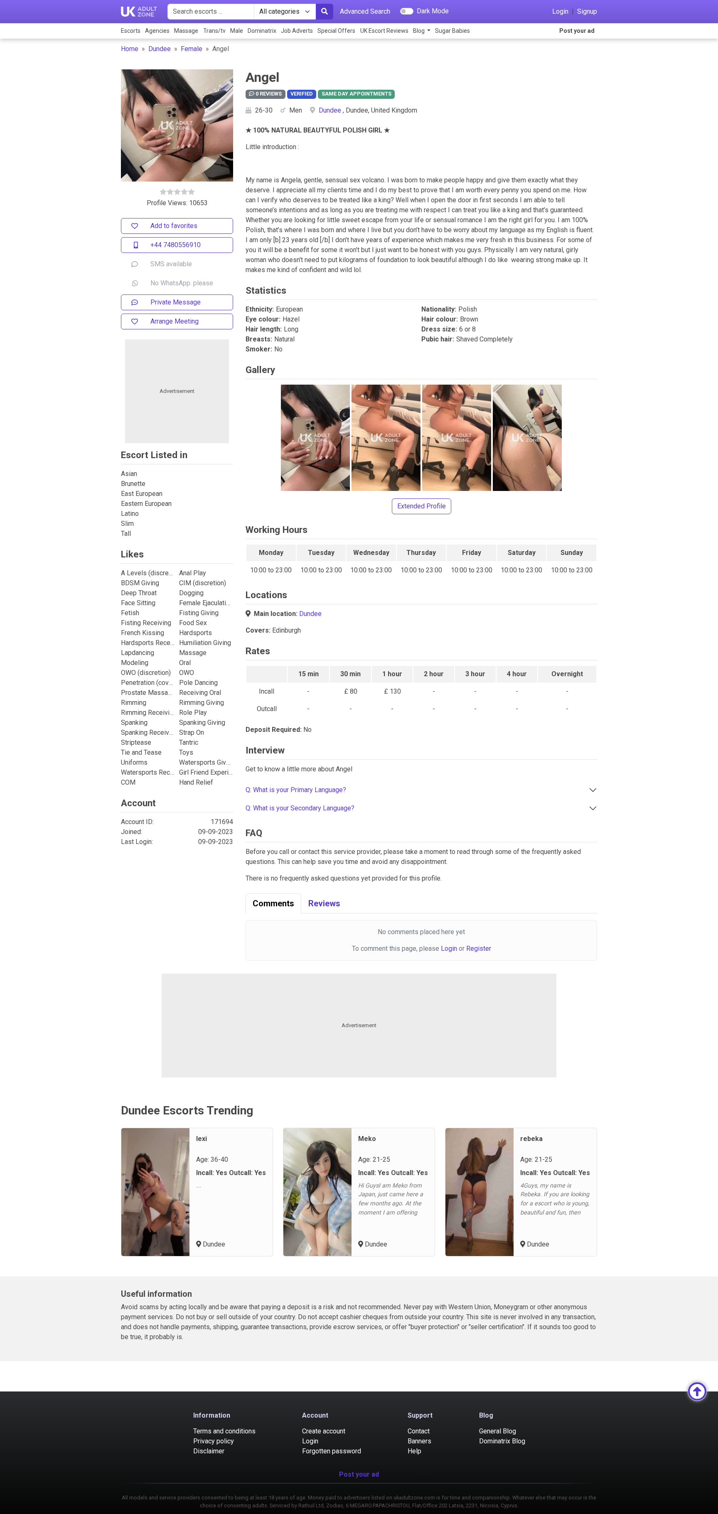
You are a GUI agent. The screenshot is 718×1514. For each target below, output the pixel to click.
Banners (419, 1441)
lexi (201, 1139)
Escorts (130, 30)
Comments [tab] (273, 903)
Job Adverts (297, 30)
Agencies (157, 30)
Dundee (159, 49)
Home (129, 49)
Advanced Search (365, 11)
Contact (419, 1431)
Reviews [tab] (324, 903)
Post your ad (577, 30)
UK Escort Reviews (384, 30)
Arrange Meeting (174, 321)
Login (560, 11)
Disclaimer (208, 1451)
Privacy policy (213, 1441)
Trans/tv (214, 30)
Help (414, 1451)
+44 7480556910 (175, 245)
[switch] (406, 11)
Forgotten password (331, 1451)
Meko (367, 1139)
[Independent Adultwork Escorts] (139, 12)
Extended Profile (421, 506)
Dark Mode (433, 11)
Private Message (175, 302)
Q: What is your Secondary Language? (300, 808)
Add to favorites (173, 226)
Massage (186, 30)
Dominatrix (262, 30)
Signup (587, 11)
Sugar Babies (452, 30)
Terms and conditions (224, 1431)
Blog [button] (419, 30)
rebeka (531, 1139)
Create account (323, 1431)
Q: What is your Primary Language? (296, 790)
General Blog (497, 1431)
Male (236, 30)
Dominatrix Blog (502, 1441)
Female (191, 49)
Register (478, 948)
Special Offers (336, 30)
